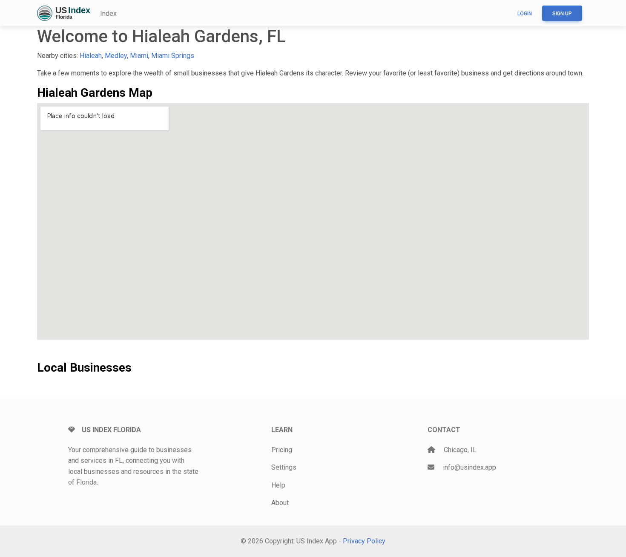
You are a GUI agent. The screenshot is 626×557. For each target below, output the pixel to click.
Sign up (562, 14)
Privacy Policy (364, 541)
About (280, 503)
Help (278, 485)
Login (524, 14)
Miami (139, 56)
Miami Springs (172, 56)
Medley (116, 56)
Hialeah (91, 56)
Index (108, 13)
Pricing (281, 450)
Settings (283, 467)
